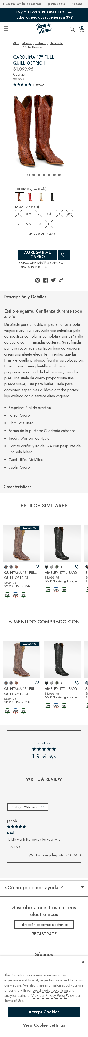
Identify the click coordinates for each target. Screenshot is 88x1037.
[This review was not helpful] (75, 855)
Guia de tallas (44, 233)
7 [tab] (59, 174)
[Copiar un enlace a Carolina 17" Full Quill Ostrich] (61, 280)
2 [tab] (33, 174)
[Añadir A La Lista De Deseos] (64, 255)
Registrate (44, 934)
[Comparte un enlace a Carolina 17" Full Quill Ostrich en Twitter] (53, 280)
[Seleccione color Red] (30, 197)
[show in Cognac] (16, 566)
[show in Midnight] (46, 566)
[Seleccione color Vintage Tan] (41, 197)
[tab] (45, 237)
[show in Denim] (11, 566)
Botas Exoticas (33, 47)
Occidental (56, 43)
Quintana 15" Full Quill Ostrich (20, 575)
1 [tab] (28, 174)
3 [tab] (38, 174)
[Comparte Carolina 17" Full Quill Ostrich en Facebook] (46, 280)
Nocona (76, 4)
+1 (21, 567)
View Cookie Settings (44, 1025)
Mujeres (27, 43)
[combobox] (27, 807)
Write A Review (44, 779)
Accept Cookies (44, 1012)
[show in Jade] (56, 566)
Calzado (40, 43)
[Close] (83, 962)
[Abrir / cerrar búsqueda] (72, 28)
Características (17, 487)
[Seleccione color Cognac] (19, 197)
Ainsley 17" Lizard (61, 572)
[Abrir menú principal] (5, 28)
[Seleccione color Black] (52, 197)
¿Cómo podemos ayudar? (33, 887)
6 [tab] (54, 174)
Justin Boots (56, 4)
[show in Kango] (6, 566)
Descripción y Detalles (25, 297)
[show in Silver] (51, 566)
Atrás (16, 43)
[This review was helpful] (67, 855)
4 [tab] (44, 174)
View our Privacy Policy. (48, 995)
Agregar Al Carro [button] (37, 255)
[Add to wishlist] (36, 566)
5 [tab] (49, 174)
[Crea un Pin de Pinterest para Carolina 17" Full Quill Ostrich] (38, 280)
